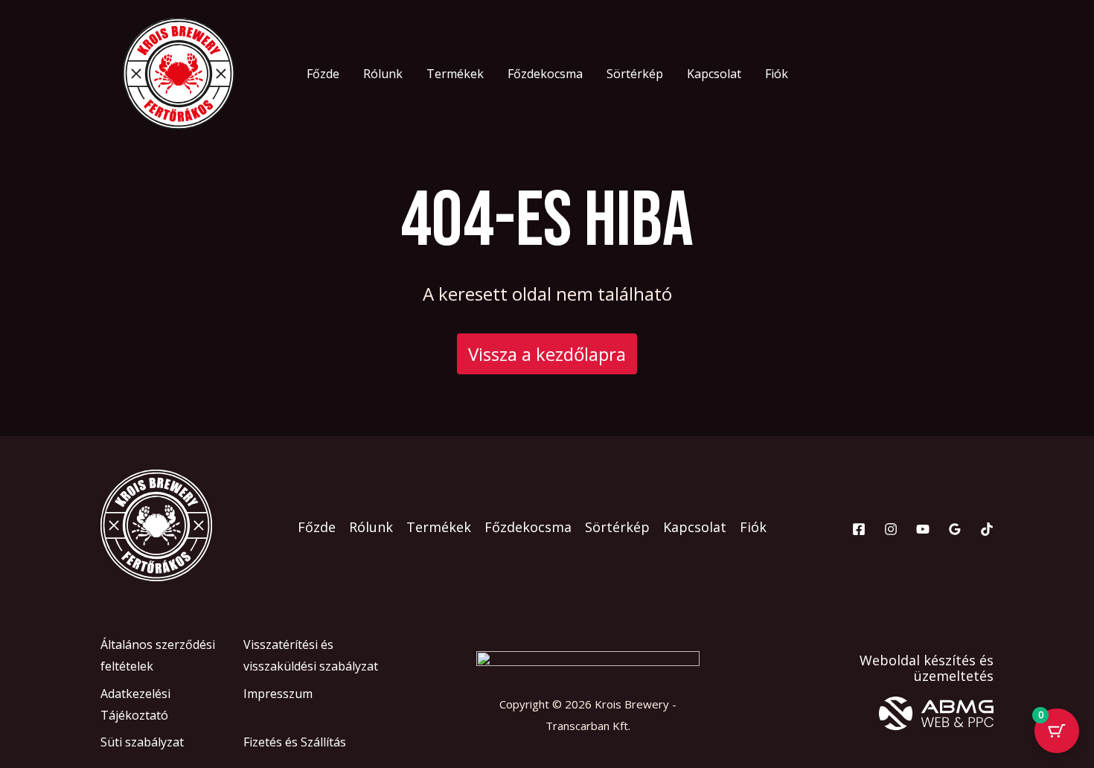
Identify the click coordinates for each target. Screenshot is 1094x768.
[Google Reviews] (955, 529)
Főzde (323, 73)
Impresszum (278, 693)
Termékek (455, 73)
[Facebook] (859, 529)
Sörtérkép (635, 73)
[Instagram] (891, 529)
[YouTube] (923, 529)
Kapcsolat (714, 73)
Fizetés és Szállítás (294, 742)
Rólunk (383, 73)
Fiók (776, 73)
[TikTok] (987, 529)
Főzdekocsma (545, 73)
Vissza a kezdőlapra (547, 354)
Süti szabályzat (142, 742)
